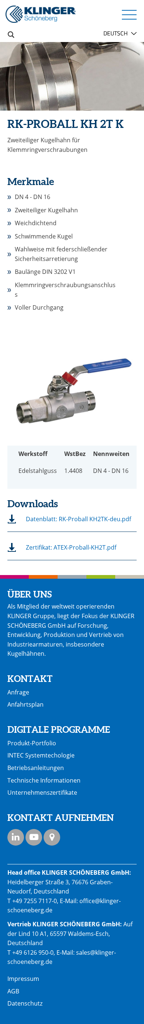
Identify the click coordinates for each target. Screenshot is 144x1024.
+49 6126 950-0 (33, 952)
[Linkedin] (15, 837)
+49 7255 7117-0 (34, 901)
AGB (13, 991)
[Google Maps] (52, 837)
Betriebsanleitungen (35, 768)
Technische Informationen (43, 780)
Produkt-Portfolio (31, 743)
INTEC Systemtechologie (41, 755)
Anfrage (18, 692)
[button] (129, 14)
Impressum (23, 979)
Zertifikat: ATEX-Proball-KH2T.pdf (71, 547)
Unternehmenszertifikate (42, 792)
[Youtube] (33, 837)
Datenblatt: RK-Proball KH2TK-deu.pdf (78, 519)
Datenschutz (24, 1003)
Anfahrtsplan (25, 704)
